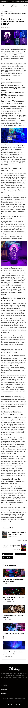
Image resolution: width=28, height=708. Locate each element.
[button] (2, 5)
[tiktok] (16, 704)
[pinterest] (14, 704)
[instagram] (11, 704)
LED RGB (9, 159)
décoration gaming (6, 222)
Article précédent (7, 528)
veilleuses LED (7, 63)
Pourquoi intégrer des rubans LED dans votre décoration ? (11, 546)
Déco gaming (9, 11)
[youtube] (19, 704)
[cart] (26, 5)
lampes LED (11, 336)
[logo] (14, 5)
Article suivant (22, 541)
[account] (24, 5)
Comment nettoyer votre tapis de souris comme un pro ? (17, 533)
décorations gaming (18, 404)
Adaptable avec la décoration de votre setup (13, 87)
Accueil (3, 11)
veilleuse (3, 362)
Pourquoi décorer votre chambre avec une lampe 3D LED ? (13, 14)
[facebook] (8, 704)
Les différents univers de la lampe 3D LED (12, 85)
